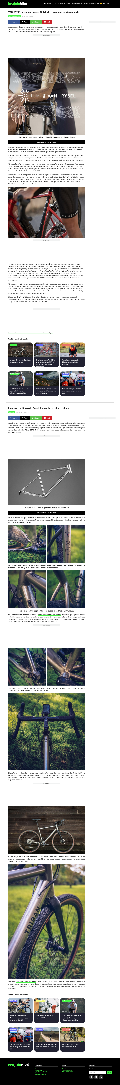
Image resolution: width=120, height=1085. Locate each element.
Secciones (37, 1069)
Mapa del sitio (38, 1070)
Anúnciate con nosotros (41, 1071)
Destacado (11, 412)
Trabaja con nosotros (40, 1074)
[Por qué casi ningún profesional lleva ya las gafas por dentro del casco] (72, 385)
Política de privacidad (67, 1071)
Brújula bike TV (94, 3)
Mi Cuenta (106, 3)
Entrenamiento (58, 3)
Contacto (37, 1072)
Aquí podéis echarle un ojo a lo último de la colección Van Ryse (30, 333)
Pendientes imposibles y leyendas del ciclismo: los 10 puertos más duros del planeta (46, 391)
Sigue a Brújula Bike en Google (46, 142)
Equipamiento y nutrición (79, 3)
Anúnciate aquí (46, 35)
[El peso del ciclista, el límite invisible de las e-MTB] (72, 1041)
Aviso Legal (65, 1069)
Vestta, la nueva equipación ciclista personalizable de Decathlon (70, 362)
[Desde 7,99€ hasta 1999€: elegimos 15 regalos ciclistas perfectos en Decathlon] (20, 1012)
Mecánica (67, 3)
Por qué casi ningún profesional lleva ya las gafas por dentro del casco (72, 391)
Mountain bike (47, 3)
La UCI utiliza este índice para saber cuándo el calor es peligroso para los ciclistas (19, 391)
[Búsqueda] (110, 4)
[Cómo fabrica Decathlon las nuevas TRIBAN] (46, 1012)
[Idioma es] (100, 4)
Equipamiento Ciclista (14, 16)
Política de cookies (67, 1070)
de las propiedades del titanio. (49, 615)
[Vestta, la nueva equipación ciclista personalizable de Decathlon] (72, 356)
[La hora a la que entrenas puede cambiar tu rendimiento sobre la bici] (46, 1041)
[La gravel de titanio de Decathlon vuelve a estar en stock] (20, 356)
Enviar (109, 1072)
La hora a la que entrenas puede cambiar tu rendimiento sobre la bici (46, 1047)
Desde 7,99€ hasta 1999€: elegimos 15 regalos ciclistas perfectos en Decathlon (18, 1018)
